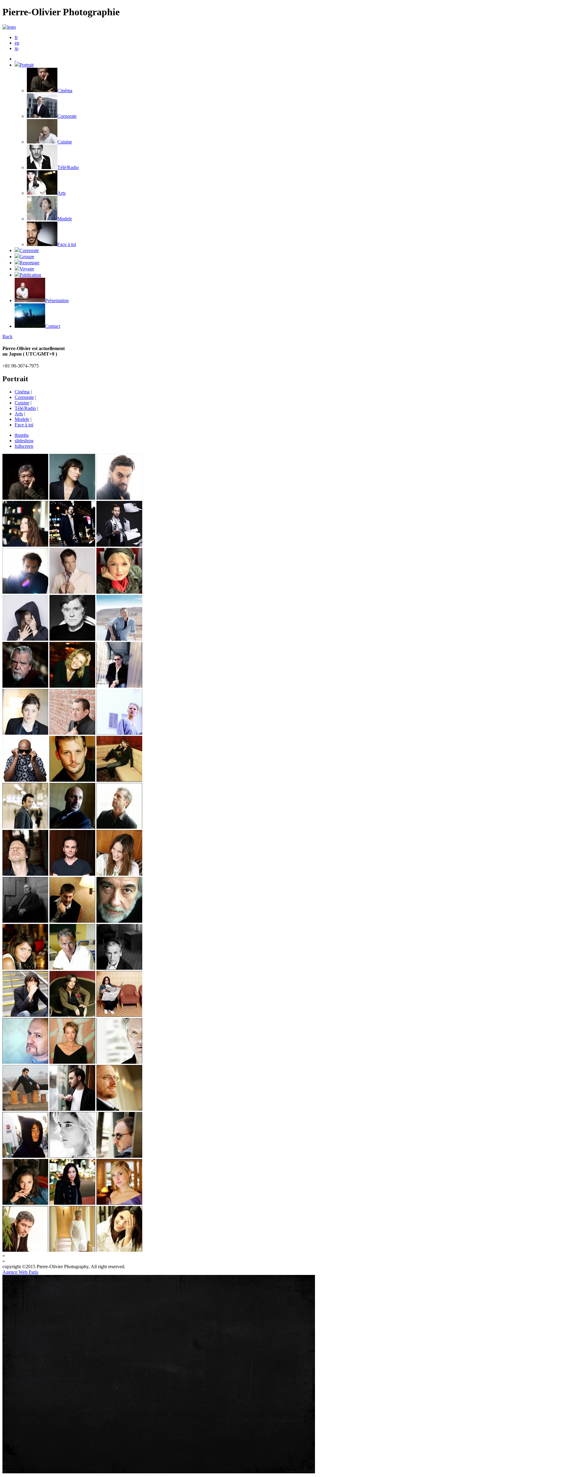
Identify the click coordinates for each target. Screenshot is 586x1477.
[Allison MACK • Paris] (119, 1203)
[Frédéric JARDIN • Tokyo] (25, 592)
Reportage (29, 262)
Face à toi (24, 424)
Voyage (27, 268)
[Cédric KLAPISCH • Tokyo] (72, 827)
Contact (52, 326)
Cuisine (22, 402)
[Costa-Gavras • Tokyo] (119, 968)
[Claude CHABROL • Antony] (25, 921)
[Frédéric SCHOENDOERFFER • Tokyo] (119, 1109)
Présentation (57, 300)
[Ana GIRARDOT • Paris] (119, 874)
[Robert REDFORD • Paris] (72, 639)
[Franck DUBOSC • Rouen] (72, 968)
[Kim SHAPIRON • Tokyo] (25, 1156)
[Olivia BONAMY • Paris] (119, 1250)
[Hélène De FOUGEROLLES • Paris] (72, 1062)
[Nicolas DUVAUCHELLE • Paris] (72, 780)
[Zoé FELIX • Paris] (72, 1015)
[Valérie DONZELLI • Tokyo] (25, 733)
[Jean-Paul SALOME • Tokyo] (25, 1062)
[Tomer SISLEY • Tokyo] (72, 545)
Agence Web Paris (20, 1272)
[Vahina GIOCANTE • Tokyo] (72, 1156)
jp (16, 48)
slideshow (24, 440)
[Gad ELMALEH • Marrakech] (119, 639)
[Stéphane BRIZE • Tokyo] (25, 1250)
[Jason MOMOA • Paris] (119, 498)
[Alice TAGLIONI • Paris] (119, 780)
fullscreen (24, 446)
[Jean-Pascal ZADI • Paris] (25, 780)
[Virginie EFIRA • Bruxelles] (119, 592)
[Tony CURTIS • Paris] (72, 1250)
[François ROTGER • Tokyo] (25, 1015)
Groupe (27, 256)
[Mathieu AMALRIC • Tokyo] (25, 874)
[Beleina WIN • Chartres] (72, 498)
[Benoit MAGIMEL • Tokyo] (119, 686)
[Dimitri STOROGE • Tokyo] (72, 874)
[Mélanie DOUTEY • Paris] (25, 1203)
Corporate (29, 250)
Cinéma (22, 391)
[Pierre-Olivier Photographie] (15, 58)
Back (7, 336)
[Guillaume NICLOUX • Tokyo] (119, 1156)
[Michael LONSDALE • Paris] (25, 686)
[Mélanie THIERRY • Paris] (119, 733)
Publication (30, 274)
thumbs (22, 435)
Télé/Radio (25, 408)
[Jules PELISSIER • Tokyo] (72, 1109)
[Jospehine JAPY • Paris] (25, 545)
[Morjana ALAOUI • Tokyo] (72, 1203)
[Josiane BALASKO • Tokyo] (119, 1015)
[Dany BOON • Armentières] (72, 733)
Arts (19, 413)
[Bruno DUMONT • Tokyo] (119, 827)
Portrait (27, 64)
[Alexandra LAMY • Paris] (72, 686)
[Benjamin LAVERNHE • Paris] (119, 545)
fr (16, 37)
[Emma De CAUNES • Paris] (25, 968)
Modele (22, 419)
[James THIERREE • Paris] (25, 1109)
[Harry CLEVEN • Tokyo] (119, 1062)
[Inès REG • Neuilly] (25, 639)
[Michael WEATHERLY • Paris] (72, 592)
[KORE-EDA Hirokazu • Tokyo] (25, 498)
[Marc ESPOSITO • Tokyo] (119, 921)
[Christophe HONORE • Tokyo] (72, 921)
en (17, 42)
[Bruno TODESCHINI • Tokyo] (25, 827)
